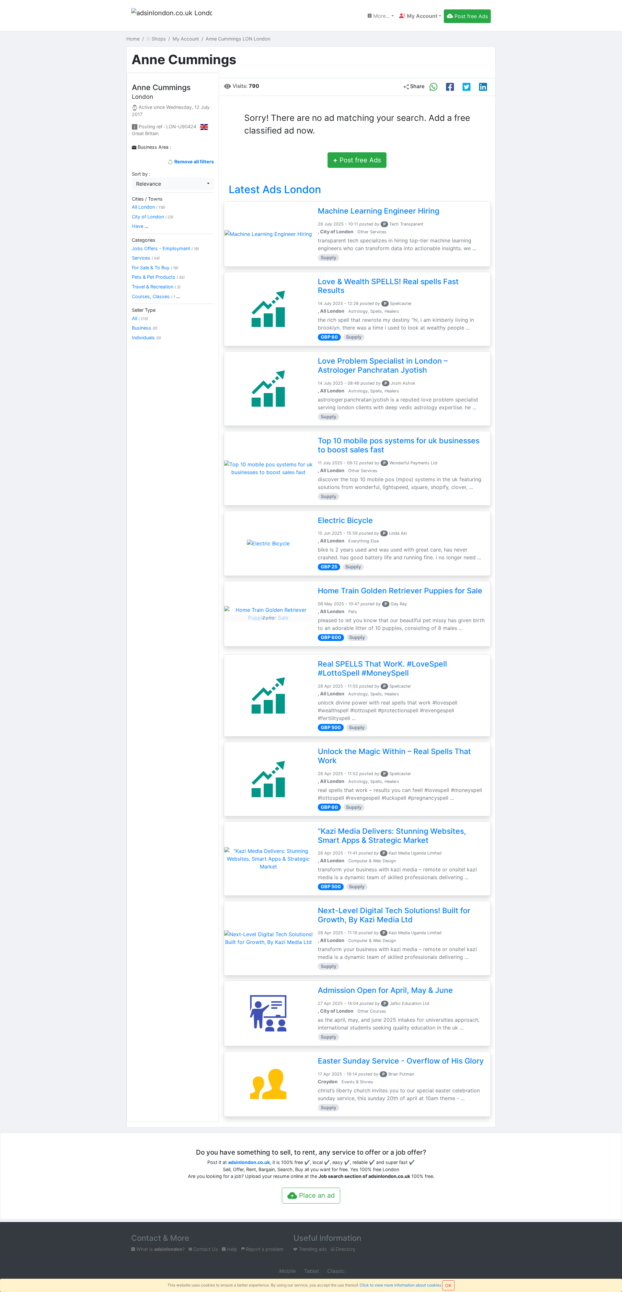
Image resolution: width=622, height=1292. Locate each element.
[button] (420, 15)
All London (148, 207)
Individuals (146, 337)
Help (231, 1249)
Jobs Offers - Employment (165, 248)
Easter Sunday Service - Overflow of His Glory (401, 1060)
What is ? (160, 1249)
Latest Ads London (275, 189)
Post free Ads (357, 160)
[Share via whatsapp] (433, 87)
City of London (152, 216)
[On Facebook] (450, 87)
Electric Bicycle (345, 520)
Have (140, 226)
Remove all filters (193, 161)
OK (448, 1285)
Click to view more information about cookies (400, 1285)
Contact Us (205, 1249)
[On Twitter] (466, 87)
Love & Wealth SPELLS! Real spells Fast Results (388, 286)
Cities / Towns (147, 199)
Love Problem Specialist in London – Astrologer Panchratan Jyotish (383, 365)
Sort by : (141, 174)
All (140, 318)
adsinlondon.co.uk (249, 1162)
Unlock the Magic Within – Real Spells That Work (394, 756)
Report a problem (264, 1249)
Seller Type (144, 310)
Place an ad (316, 1195)
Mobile (287, 1271)
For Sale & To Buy (155, 267)
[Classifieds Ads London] (171, 16)
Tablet (310, 1271)
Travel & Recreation (156, 286)
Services (146, 258)
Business (144, 328)
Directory (344, 1249)
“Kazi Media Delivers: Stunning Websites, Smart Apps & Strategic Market (392, 836)
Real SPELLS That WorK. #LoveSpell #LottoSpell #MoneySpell (382, 668)
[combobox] (173, 184)
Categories (144, 240)
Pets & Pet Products (158, 277)
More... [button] (381, 16)
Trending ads (312, 1249)
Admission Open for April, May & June (385, 990)
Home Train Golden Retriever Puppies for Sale (400, 590)
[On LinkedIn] (483, 87)
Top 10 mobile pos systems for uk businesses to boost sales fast (398, 445)
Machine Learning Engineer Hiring (378, 210)
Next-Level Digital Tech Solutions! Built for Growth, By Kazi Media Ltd (394, 915)
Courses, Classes (156, 296)
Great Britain (145, 133)
